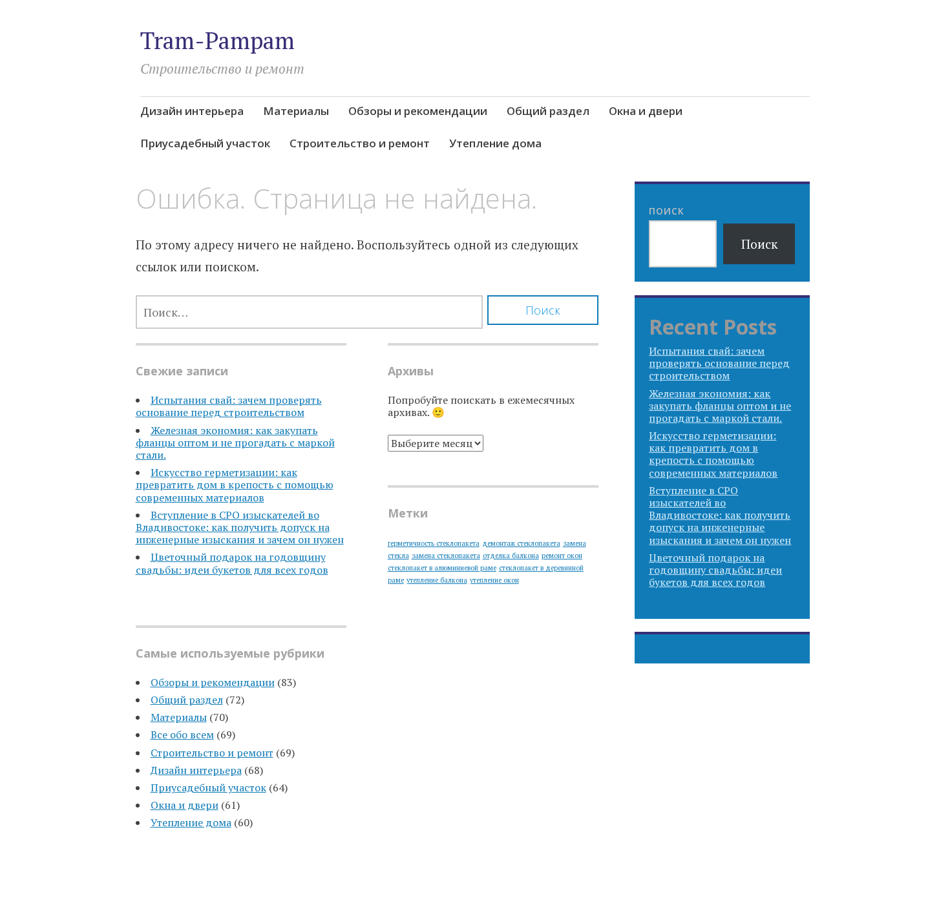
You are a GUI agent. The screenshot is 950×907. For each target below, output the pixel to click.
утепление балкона (436, 580)
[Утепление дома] (804, 145)
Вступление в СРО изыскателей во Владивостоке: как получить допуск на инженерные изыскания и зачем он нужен (240, 527)
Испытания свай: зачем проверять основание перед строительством (229, 406)
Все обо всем (182, 734)
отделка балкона (511, 555)
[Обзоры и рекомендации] (688, 145)
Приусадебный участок (205, 143)
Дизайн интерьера (192, 110)
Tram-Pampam (217, 40)
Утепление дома (495, 143)
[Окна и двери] (735, 145)
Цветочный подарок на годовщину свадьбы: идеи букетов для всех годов (232, 563)
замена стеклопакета (446, 555)
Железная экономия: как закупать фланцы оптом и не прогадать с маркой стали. (235, 442)
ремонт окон (562, 555)
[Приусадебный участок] (758, 145)
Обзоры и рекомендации (417, 110)
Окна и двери (645, 110)
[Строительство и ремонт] (781, 145)
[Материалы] (665, 145)
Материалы (296, 110)
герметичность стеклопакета (434, 543)
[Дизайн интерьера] (642, 145)
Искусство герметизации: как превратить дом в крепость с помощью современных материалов (234, 484)
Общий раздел (548, 110)
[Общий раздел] (711, 145)
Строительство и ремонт (360, 143)
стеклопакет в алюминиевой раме (442, 567)
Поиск (666, 211)
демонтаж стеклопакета (521, 543)
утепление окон (494, 580)
